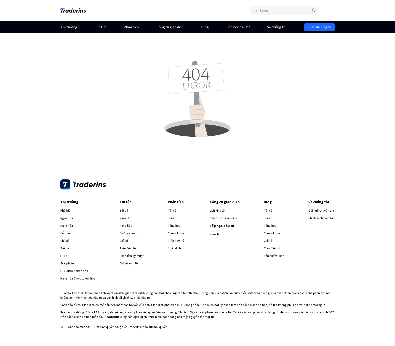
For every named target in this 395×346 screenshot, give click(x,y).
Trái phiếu (67, 263)
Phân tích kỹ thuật (132, 256)
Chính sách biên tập (321, 218)
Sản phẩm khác (274, 256)
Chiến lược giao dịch (223, 218)
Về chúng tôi (276, 27)
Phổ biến (66, 211)
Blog (205, 27)
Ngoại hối (66, 218)
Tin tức (100, 27)
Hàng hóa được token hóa (77, 279)
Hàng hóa (66, 226)
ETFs (63, 256)
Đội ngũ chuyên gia (321, 211)
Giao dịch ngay (319, 27)
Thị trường (68, 27)
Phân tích (131, 27)
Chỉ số (64, 241)
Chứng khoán (128, 233)
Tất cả (124, 211)
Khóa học (216, 234)
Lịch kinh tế (217, 211)
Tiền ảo (65, 248)
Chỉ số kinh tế (129, 263)
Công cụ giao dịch (170, 27)
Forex (172, 218)
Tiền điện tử (128, 248)
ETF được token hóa (74, 271)
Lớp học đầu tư (238, 27)
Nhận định (174, 248)
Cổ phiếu (66, 233)
